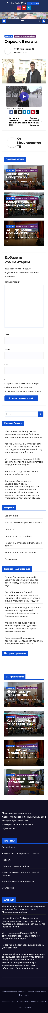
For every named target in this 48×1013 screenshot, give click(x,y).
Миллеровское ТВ (25, 49)
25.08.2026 (14, 786)
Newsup (36, 992)
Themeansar (24, 995)
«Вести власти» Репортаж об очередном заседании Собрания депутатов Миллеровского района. (23, 434)
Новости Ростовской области (20, 552)
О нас (19, 1007)
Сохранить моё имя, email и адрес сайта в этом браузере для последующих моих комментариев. (22, 387)
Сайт (6, 364)
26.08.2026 (14, 757)
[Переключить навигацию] (22, 21)
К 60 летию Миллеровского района (23, 522)
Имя (7, 334)
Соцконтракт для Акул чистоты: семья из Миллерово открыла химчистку (20, 628)
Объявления (11, 559)
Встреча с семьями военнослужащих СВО (16, 121)
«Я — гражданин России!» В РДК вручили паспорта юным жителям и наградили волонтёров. (24, 462)
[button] (40, 21)
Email (7, 349)
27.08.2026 (14, 699)
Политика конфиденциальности (33, 1001)
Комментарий (12, 282)
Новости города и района (25, 36)
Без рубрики (11, 515)
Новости (8, 36)
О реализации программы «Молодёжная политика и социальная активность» (24, 641)
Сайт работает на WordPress (14, 992)
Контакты (27, 1007)
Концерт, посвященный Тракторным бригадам (32, 121)
